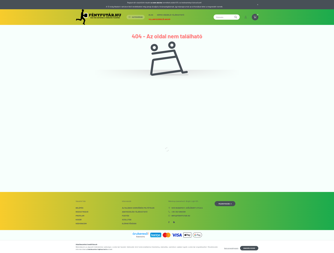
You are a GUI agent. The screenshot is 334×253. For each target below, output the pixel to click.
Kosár (79, 219)
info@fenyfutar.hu (180, 216)
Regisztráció (82, 212)
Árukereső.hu (140, 236)
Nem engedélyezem (231, 248)
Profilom (80, 216)
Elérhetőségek (129, 223)
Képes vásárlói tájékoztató (170, 15)
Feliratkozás (224, 204)
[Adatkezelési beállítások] (174, 222)
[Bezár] (258, 5)
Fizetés (125, 216)
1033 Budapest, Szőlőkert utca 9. (187, 208)
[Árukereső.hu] (140, 233)
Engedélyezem (249, 248)
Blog (151, 15)
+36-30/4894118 (178, 212)
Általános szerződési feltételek (138, 208)
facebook (168, 222)
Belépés (79, 208)
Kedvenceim (81, 223)
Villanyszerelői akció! (160, 19)
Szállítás (126, 219)
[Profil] (245, 17)
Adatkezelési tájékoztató (134, 212)
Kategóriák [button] (137, 17)
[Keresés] (235, 17)
